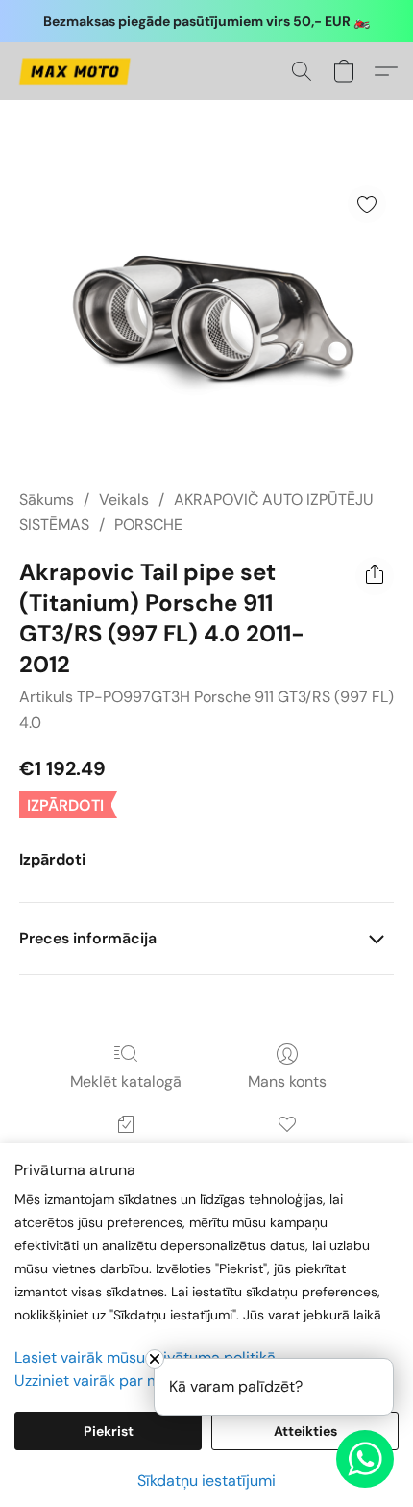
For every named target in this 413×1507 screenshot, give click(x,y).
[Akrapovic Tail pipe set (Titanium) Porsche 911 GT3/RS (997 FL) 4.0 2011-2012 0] (206, 318)
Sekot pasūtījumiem (126, 1152)
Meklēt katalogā (126, 1081)
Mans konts (287, 1081)
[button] (77, 71)
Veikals (124, 500)
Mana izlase (287, 1152)
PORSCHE (148, 525)
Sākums (46, 500)
